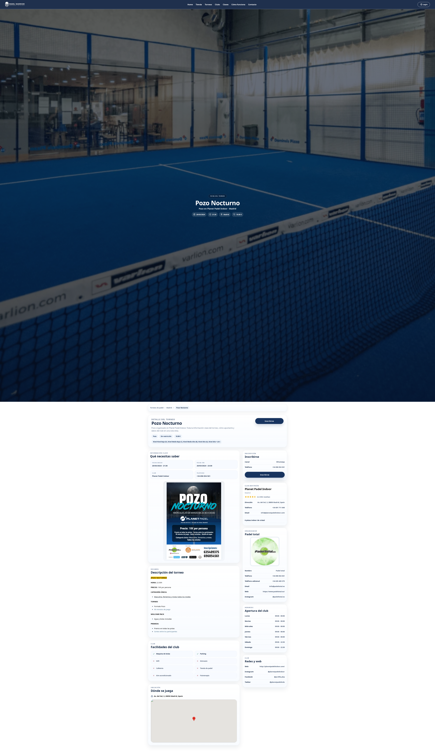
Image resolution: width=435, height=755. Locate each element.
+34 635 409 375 (278, 581)
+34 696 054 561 (203, 476)
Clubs (217, 4)
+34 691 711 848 (278, 507)
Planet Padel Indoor (160, 476)
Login (425, 4)
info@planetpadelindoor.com (273, 513)
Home (190, 4)
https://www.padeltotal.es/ (274, 591)
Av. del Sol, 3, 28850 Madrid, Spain (168, 696)
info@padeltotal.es (277, 586)
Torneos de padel (156, 408)
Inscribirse (269, 421)
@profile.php (279, 677)
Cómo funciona (238, 4)
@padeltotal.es (279, 597)
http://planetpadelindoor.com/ (272, 666)
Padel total (280, 570)
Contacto (252, 4)
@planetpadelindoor (276, 671)
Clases (225, 4)
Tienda (199, 4)
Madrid (169, 408)
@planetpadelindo (277, 682)
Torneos (208, 4)
